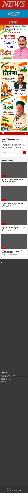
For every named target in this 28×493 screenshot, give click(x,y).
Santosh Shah (13, 183)
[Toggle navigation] (3, 133)
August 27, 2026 (6, 254)
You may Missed (7, 160)
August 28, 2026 (6, 183)
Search (24, 152)
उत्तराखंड (4, 176)
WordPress (18, 490)
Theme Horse (21, 488)
